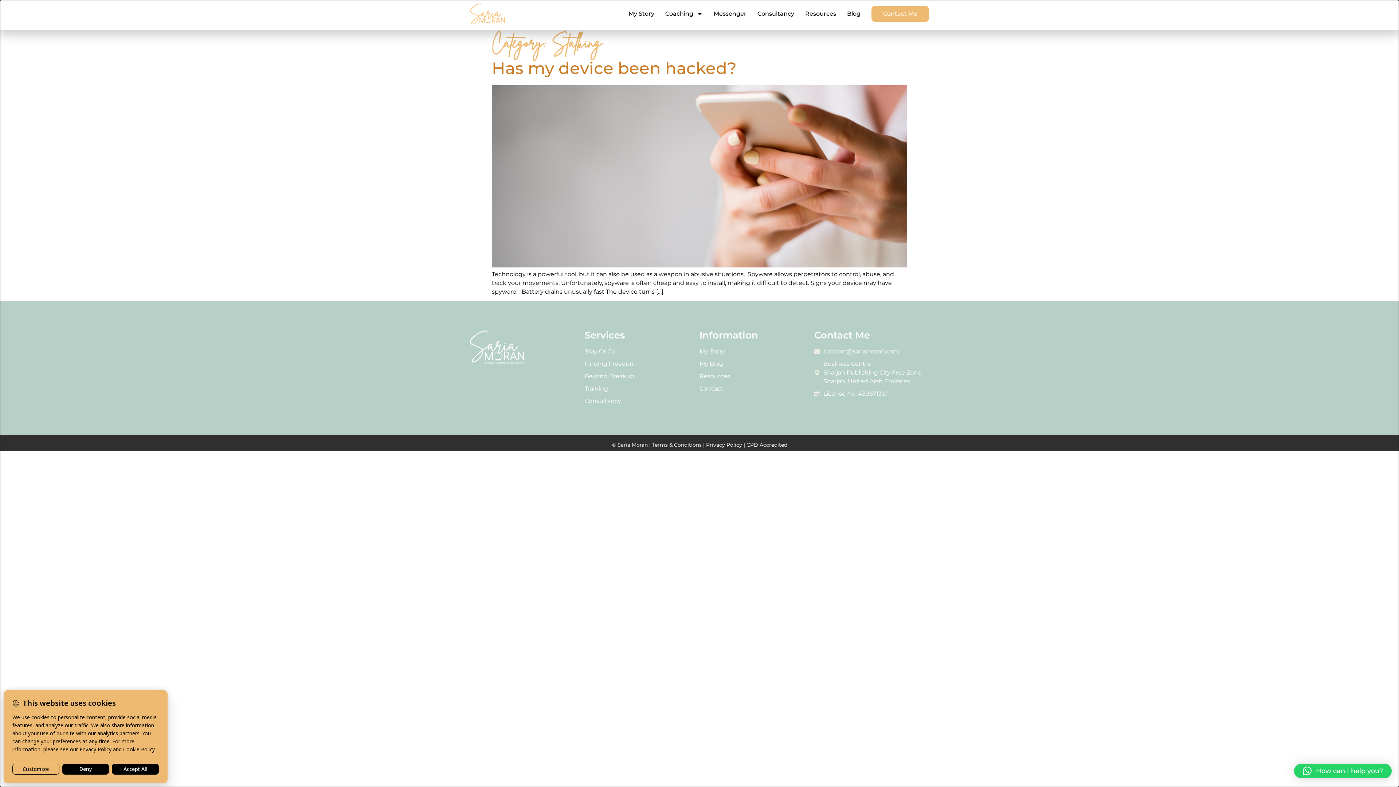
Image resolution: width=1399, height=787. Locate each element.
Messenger (730, 13)
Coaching (679, 13)
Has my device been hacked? (614, 68)
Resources (820, 13)
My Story (641, 13)
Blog (854, 13)
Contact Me (900, 13)
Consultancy (775, 13)
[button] (1343, 771)
